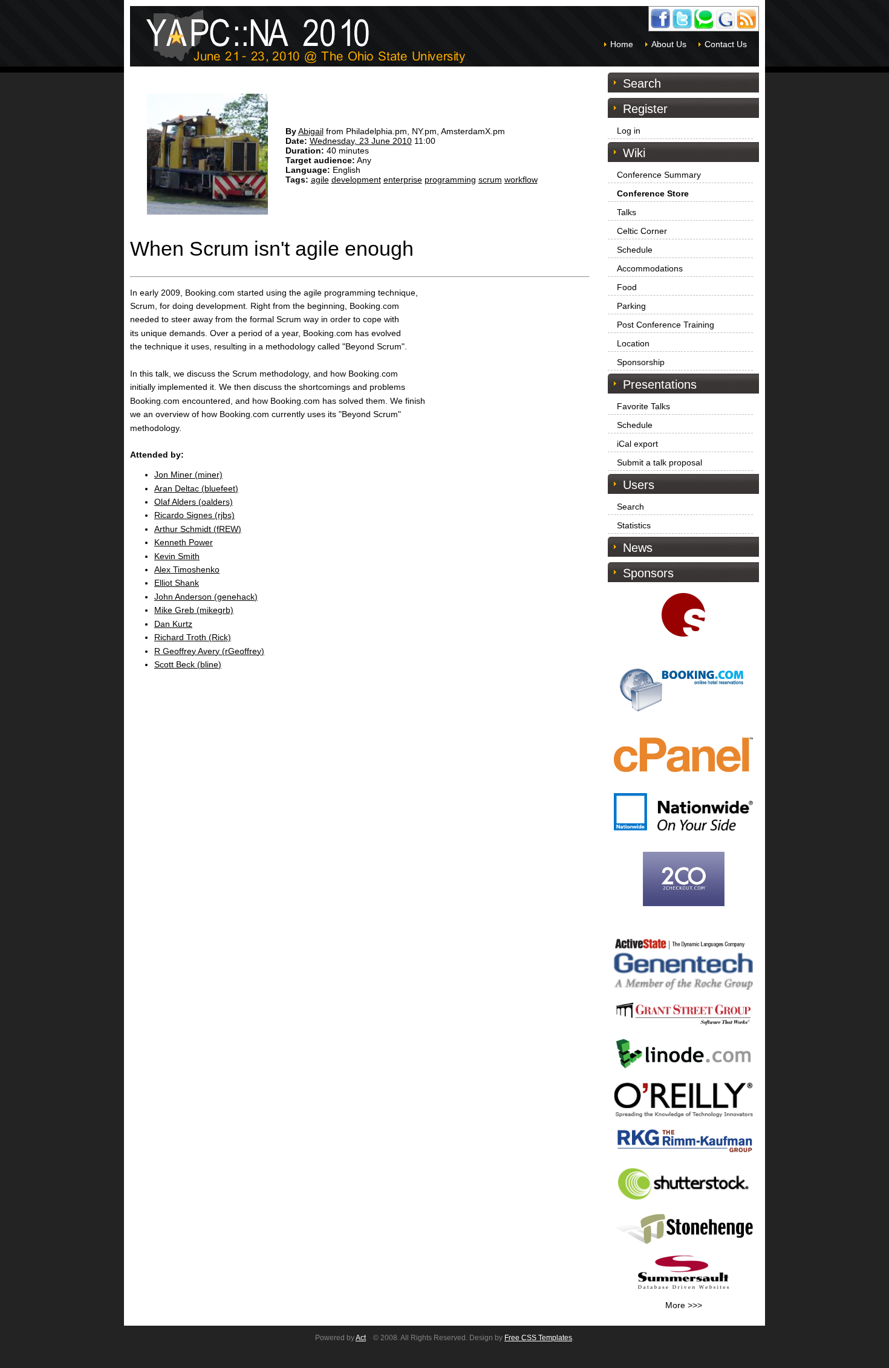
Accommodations (650, 268)
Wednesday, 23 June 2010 (361, 141)
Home (621, 44)
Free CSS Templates (538, 1337)
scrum (490, 179)
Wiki (634, 153)
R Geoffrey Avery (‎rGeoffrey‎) (209, 651)
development (356, 179)
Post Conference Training (665, 324)
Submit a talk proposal (659, 462)
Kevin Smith (177, 556)
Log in (628, 130)
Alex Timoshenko (187, 569)
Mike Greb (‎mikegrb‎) (193, 610)
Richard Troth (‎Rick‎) (192, 637)
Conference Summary (659, 175)
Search (630, 506)
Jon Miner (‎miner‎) (188, 474)
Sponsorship (641, 362)
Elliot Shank (176, 583)
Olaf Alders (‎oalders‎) (193, 502)
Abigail (311, 131)
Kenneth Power (183, 542)
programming (450, 179)
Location (633, 343)
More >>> (683, 1305)
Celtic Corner (642, 231)
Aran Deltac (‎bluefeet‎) (196, 488)
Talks (626, 212)
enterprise (402, 179)
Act (361, 1337)
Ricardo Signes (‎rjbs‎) (194, 515)
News (638, 547)
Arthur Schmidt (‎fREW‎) (197, 529)
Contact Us (726, 44)
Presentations (660, 384)
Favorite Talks (643, 406)
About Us (668, 44)
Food (627, 287)
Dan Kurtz (173, 624)
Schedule (635, 249)
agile (320, 179)
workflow (521, 179)
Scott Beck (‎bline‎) (187, 664)
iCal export (637, 444)
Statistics (634, 525)
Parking (631, 306)
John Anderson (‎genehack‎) (206, 596)
